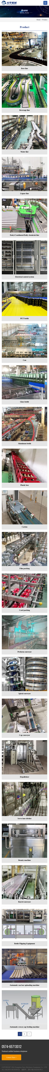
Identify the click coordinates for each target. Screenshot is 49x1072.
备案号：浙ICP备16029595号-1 (32, 1070)
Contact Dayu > (11, 1057)
